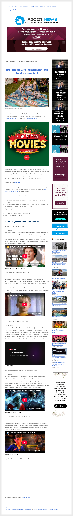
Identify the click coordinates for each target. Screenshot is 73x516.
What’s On (42, 7)
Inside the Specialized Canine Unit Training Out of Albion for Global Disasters (58, 291)
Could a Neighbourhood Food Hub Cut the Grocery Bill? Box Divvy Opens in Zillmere (58, 330)
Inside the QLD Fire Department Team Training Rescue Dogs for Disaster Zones (58, 364)
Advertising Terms (28, 509)
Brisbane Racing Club (12, 118)
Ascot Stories (10, 7)
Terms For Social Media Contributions (40, 509)
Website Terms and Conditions (17, 509)
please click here (26, 497)
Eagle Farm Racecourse (31, 118)
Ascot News (7, 508)
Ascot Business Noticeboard (21, 7)
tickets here (17, 182)
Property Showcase (51, 7)
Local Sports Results (12, 10)
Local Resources (34, 7)
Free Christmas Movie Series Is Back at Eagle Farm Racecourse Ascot (27, 71)
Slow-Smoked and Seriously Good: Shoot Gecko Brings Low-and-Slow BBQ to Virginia (59, 357)
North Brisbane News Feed (59, 240)
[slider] (62, 152)
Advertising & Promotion (53, 509)
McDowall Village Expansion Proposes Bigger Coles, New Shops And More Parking (59, 264)
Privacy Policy (7, 509)
